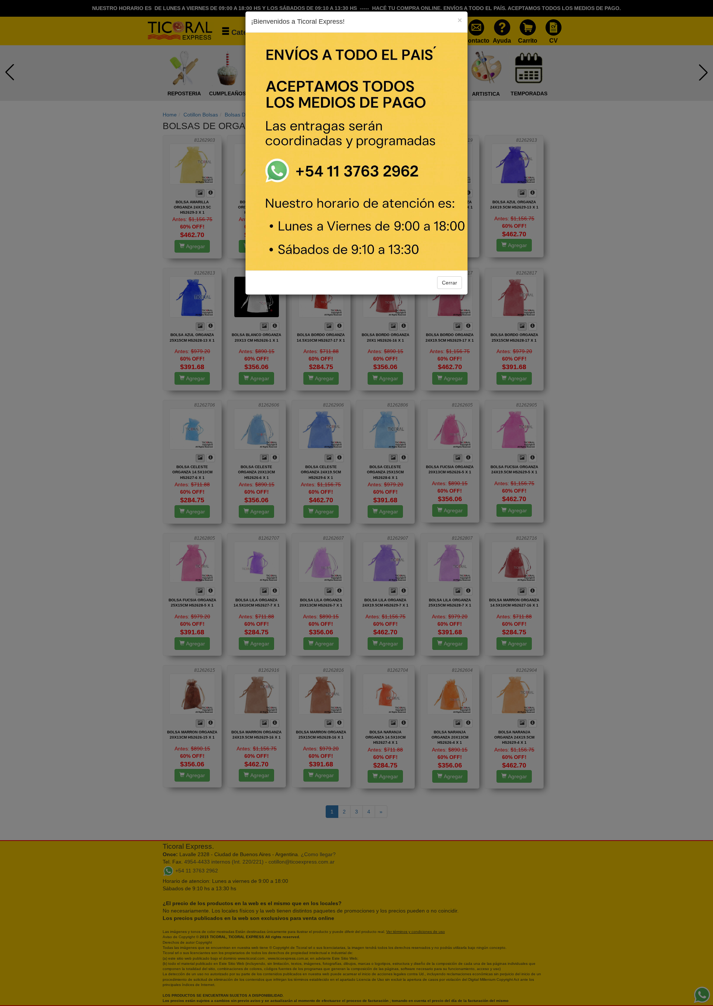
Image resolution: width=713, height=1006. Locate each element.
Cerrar (449, 283)
